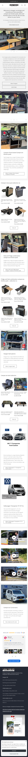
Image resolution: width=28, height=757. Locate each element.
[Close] (26, 741)
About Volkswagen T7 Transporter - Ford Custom (14, 468)
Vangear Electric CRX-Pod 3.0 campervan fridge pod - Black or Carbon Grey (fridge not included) (20, 298)
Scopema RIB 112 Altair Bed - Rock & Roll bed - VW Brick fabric (7, 393)
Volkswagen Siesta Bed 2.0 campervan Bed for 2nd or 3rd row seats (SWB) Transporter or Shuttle (20, 412)
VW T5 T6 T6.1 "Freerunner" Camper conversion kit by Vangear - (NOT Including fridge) (20, 393)
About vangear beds (10, 366)
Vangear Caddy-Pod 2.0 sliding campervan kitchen (6, 220)
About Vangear (14, 83)
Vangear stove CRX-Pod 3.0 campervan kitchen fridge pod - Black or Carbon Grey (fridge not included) (20, 221)
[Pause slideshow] (26, 51)
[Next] (15, 656)
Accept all (14, 750)
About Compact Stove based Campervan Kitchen (12, 174)
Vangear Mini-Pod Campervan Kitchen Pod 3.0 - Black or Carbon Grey (20, 200)
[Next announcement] (25, 1)
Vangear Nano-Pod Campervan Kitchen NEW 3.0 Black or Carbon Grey (7, 200)
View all (14, 227)
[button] (2, 5)
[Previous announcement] (2, 1)
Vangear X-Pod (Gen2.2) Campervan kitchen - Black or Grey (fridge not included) (20, 319)
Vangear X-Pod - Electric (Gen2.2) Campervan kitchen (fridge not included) (7, 319)
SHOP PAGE (14, 87)
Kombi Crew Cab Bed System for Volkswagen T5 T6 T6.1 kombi (6, 412)
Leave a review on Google (14, 661)
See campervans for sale (11, 621)
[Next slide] (16, 51)
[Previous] (12, 656)
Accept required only (14, 753)
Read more (6, 648)
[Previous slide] (11, 51)
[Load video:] (14, 555)
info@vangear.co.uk (7, 688)
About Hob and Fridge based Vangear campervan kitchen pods (13, 270)
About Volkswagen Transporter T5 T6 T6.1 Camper (14, 522)
